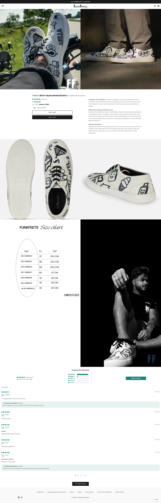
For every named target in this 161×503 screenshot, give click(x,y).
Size (34, 108)
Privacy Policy (89, 492)
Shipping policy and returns (57, 492)
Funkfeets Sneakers (83, 497)
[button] (36, 99)
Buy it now (52, 117)
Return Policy (119, 492)
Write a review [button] (136, 378)
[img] (5, 392)
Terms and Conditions (104, 492)
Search (72, 492)
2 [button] (78, 475)
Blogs (79, 492)
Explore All (40, 492)
